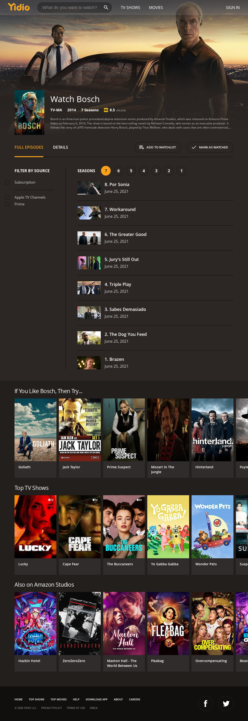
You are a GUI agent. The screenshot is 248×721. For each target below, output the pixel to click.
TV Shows (130, 7)
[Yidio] (19, 7)
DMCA (94, 708)
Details (60, 147)
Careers (134, 699)
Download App (97, 699)
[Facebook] (205, 703)
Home (19, 699)
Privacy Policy (51, 708)
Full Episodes (29, 147)
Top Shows (36, 699)
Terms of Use (76, 708)
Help (76, 699)
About (118, 699)
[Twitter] (225, 703)
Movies (156, 7)
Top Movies (59, 699)
